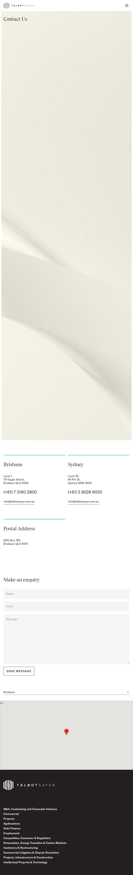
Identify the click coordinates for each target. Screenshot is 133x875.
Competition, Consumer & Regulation (27, 838)
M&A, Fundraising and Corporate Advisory (30, 809)
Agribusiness (11, 823)
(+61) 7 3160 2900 (20, 492)
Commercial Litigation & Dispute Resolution (31, 852)
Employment (11, 833)
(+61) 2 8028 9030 (85, 492)
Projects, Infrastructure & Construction (28, 857)
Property (9, 818)
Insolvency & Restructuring (20, 847)
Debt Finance (12, 828)
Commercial (11, 814)
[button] (66, 732)
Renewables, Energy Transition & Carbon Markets (34, 843)
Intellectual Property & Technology (25, 862)
